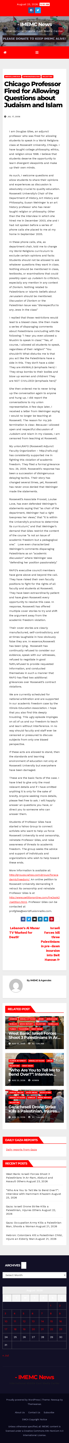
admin (35, 1080)
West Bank (36, 1029)
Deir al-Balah (16, 1092)
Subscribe (49, 1412)
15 (51, 1321)
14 (42, 1321)
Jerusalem (51, 1019)
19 (24, 1329)
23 (60, 1329)
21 (42, 1329)
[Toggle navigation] (37, 52)
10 (6, 1321)
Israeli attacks (27, 1019)
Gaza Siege (31, 1092)
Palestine (47, 76)
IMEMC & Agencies (40, 980)
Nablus (13, 1024)
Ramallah (53, 1024)
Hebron (13, 1019)
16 (60, 1321)
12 (24, 1321)
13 (33, 1321)
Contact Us (34, 1412)
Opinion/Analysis (31, 76)
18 (15, 1329)
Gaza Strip (45, 1092)
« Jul (6, 1355)
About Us (20, 1412)
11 (15, 1321)
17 (6, 1329)
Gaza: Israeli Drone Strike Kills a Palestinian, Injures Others (33, 1111)
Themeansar (34, 1404)
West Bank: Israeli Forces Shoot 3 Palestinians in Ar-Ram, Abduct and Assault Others (29, 1177)
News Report (26, 1024)
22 (51, 1329)
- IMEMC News (34, 24)
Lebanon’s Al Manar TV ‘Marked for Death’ (24, 932)
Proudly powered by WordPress (23, 1400)
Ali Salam (37, 1043)
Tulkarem (23, 1029)
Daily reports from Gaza (21, 1149)
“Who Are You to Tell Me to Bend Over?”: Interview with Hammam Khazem (34, 1074)
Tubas (13, 1029)
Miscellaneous (12, 76)
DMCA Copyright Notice (34, 1419)
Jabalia (31, 1097)
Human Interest (18, 1061)
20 (33, 1329)
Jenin (41, 1019)
